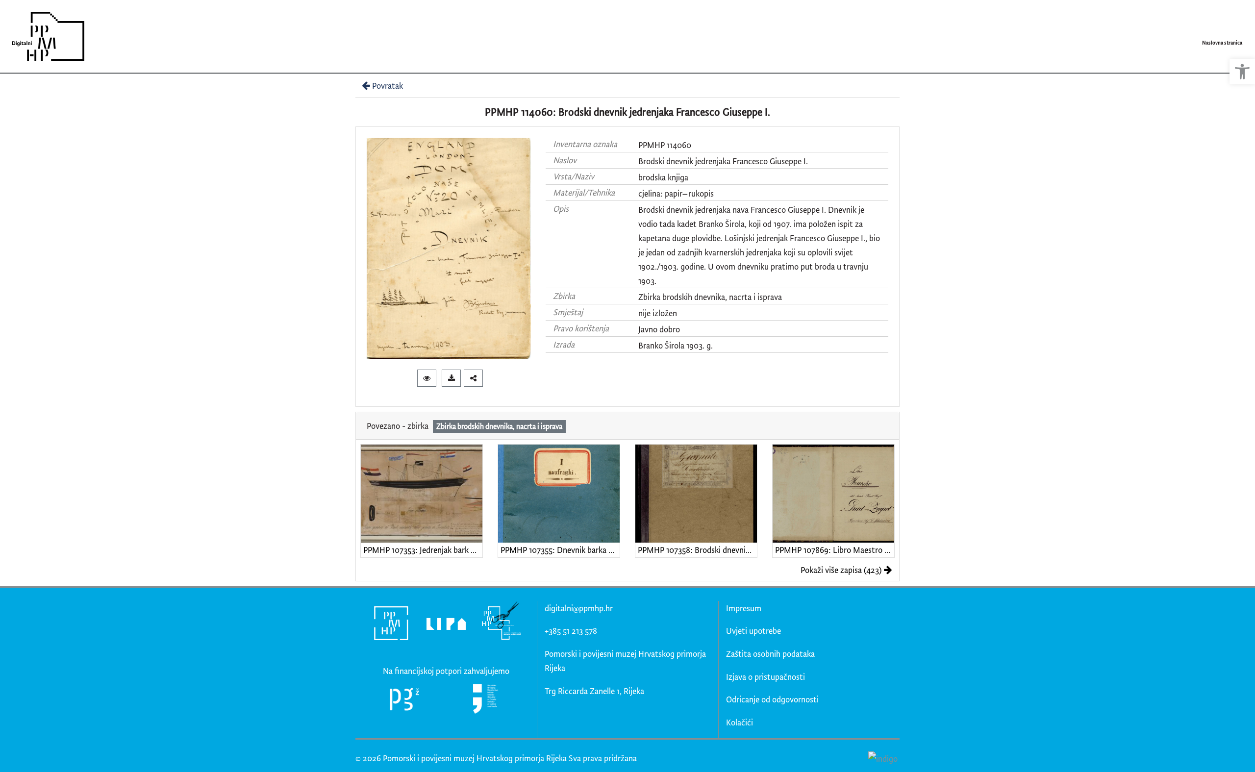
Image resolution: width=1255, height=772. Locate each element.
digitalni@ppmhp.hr (579, 608)
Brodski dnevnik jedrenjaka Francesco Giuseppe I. (723, 161)
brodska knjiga (663, 177)
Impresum (743, 608)
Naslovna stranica (1222, 42)
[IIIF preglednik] (426, 378)
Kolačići (739, 722)
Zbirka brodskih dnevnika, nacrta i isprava (710, 296)
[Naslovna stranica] (45, 36)
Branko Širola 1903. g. (675, 345)
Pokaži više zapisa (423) (841, 569)
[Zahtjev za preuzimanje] (451, 378)
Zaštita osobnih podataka (770, 653)
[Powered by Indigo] (883, 758)
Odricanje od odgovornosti (772, 699)
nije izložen (657, 313)
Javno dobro (659, 329)
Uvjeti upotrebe (753, 630)
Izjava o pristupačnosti (765, 676)
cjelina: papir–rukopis (676, 193)
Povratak (387, 85)
